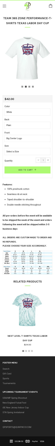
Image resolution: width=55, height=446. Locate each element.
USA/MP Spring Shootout (15, 398)
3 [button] (29, 351)
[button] (22, 87)
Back (7, 119)
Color (7, 106)
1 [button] (23, 351)
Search (6, 369)
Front (7, 132)
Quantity (8, 160)
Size (7, 146)
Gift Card (7, 373)
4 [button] (32, 351)
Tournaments (9, 383)
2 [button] (26, 351)
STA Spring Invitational (13, 412)
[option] (27, 57)
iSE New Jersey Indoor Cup (16, 407)
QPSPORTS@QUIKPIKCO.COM (17, 427)
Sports (6, 378)
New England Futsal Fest (14, 402)
